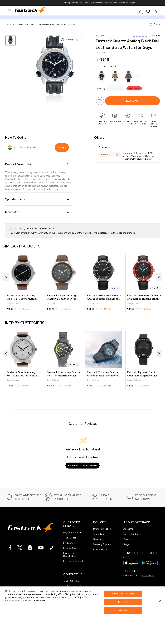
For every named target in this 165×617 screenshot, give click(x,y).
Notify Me (132, 101)
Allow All (123, 610)
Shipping (97, 539)
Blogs (126, 544)
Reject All (122, 602)
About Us (128, 528)
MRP (98, 60)
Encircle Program (72, 548)
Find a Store (69, 542)
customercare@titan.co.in (77, 586)
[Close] (159, 601)
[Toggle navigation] (9, 10)
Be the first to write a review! (82, 465)
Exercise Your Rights (73, 561)
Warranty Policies (102, 544)
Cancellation (99, 534)
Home (9, 24)
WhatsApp (148, 575)
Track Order (69, 537)
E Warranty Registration (69, 554)
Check (62, 147)
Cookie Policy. (39, 600)
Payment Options (72, 532)
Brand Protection (102, 528)
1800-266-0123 (71, 580)
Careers (127, 539)
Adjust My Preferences (123, 593)
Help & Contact (131, 534)
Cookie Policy (100, 549)
